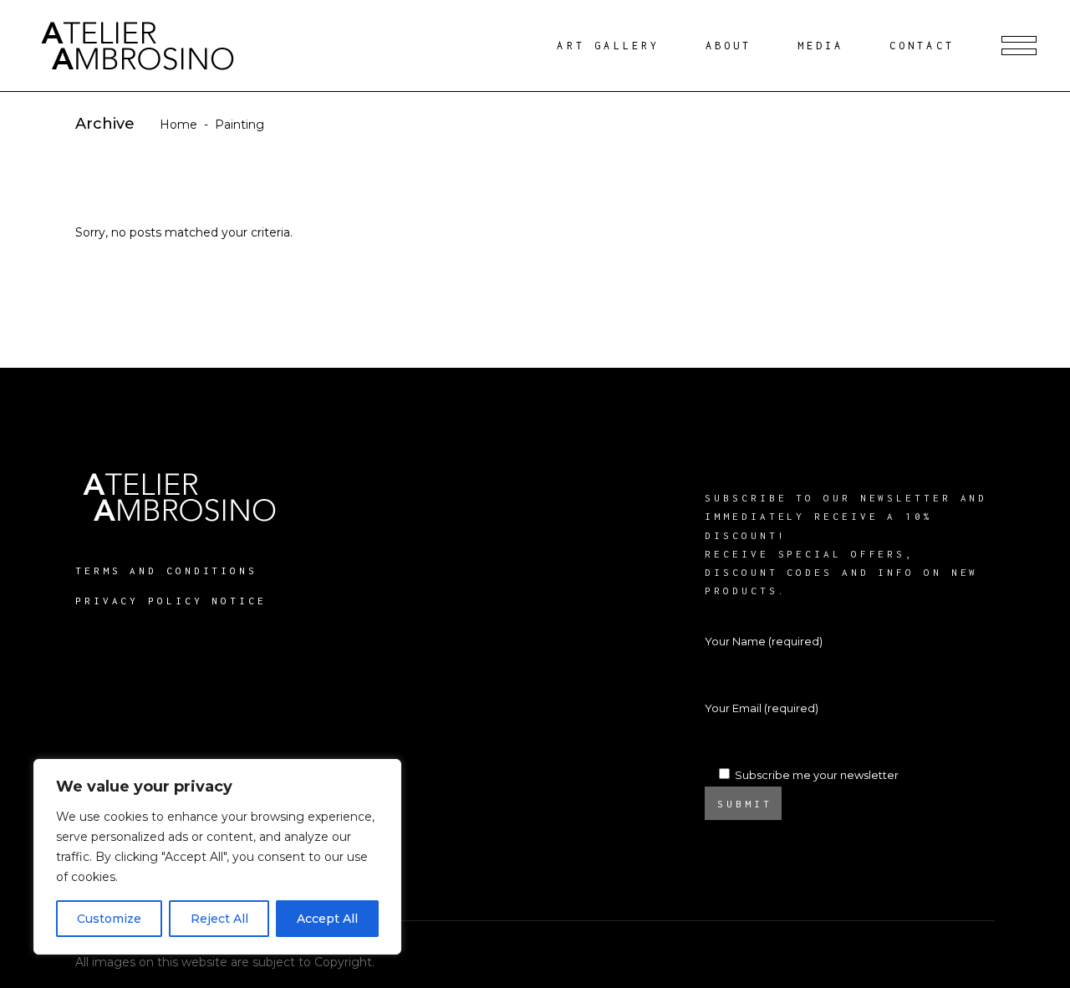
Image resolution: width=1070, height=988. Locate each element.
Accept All (327, 918)
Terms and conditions (166, 570)
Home (178, 124)
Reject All (219, 918)
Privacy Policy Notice (171, 600)
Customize (109, 918)
